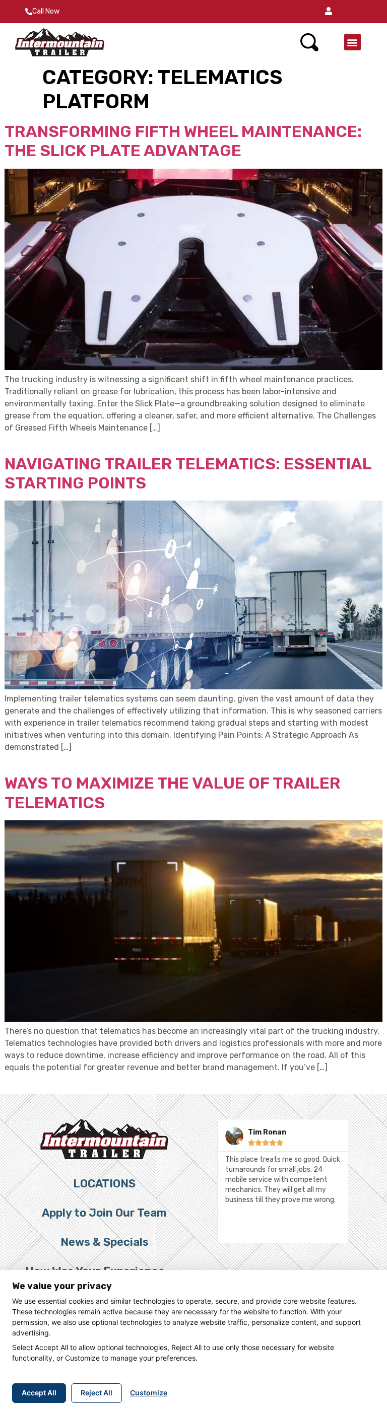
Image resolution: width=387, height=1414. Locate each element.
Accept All (39, 1392)
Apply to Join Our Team (104, 1213)
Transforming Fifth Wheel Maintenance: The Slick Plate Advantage (183, 141)
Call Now (45, 11)
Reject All (96, 1392)
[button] (328, 12)
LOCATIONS (104, 1183)
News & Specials (104, 1242)
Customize (148, 1392)
